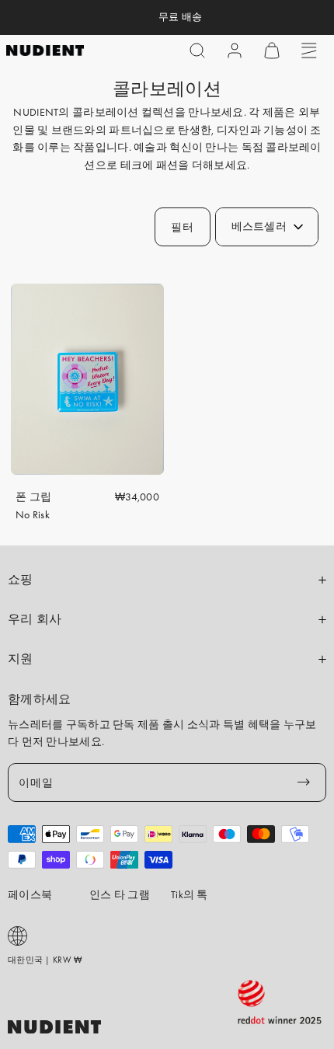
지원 (20, 659)
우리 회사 (35, 619)
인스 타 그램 (119, 894)
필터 (182, 227)
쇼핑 (20, 579)
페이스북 (30, 894)
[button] (197, 50)
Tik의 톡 (189, 894)
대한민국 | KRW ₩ (45, 959)
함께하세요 (39, 699)
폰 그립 (33, 497)
